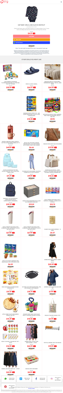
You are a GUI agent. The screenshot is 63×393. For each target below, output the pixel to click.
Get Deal (31, 36)
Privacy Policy (31, 388)
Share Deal (17, 39)
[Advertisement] (10, 107)
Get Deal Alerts (19, 42)
